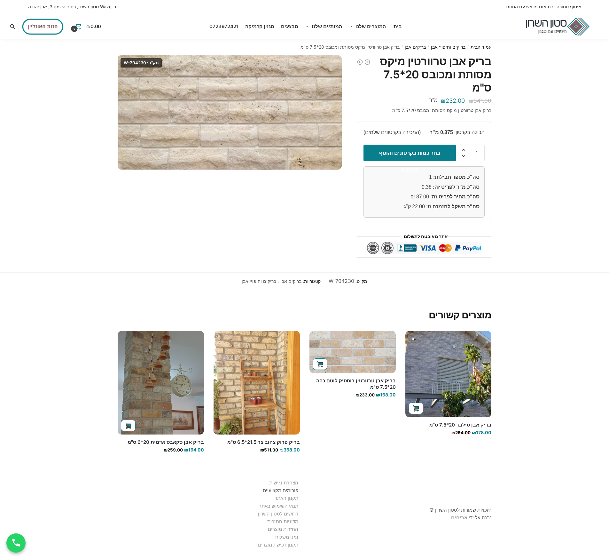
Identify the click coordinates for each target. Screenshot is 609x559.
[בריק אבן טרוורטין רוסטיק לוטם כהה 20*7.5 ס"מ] (352, 352)
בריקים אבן (415, 47)
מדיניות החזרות (282, 521)
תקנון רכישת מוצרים (278, 545)
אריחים (459, 518)
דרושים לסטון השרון (278, 514)
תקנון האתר (286, 498)
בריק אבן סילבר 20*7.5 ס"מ (460, 425)
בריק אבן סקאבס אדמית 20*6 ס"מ (166, 442)
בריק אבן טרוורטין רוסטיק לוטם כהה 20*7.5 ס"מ (356, 384)
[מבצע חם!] (43, 26)
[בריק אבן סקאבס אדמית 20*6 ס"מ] (161, 383)
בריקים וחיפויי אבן (448, 47)
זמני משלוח (286, 537)
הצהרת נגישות (283, 483)
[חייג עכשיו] (16, 543)
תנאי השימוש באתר (278, 506)
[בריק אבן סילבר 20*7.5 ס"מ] (448, 374)
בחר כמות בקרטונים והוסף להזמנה (409, 155)
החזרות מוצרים (282, 529)
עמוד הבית (481, 47)
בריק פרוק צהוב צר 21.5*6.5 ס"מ (263, 442)
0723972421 (223, 26)
